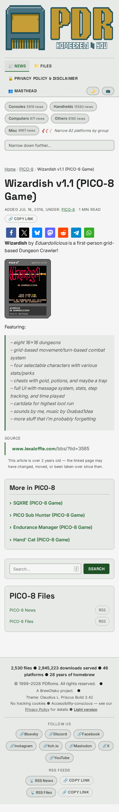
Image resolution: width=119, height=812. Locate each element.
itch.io (51, 746)
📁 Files (43, 66)
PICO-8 (26, 169)
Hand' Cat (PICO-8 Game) (41, 539)
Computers (26, 118)
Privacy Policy (37, 709)
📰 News (17, 66)
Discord (58, 734)
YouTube (59, 758)
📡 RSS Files (41, 792)
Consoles (26, 106)
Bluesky (29, 734)
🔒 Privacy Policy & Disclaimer (43, 78)
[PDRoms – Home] (59, 28)
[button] (11, 233)
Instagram (21, 746)
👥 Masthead (22, 90)
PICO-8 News (23, 610)
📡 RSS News (41, 780)
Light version (85, 709)
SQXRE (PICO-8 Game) (38, 503)
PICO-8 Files (21, 621)
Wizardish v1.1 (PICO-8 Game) (59, 190)
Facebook (88, 734)
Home (10, 169)
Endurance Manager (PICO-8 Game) (52, 527)
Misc (22, 130)
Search (96, 568)
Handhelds (73, 106)
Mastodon (80, 746)
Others (70, 118)
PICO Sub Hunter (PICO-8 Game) (49, 515)
